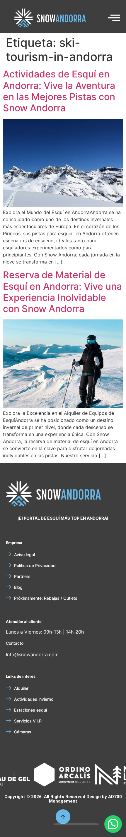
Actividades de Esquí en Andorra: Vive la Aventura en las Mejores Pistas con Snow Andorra (59, 91)
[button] (15, 774)
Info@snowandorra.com (32, 654)
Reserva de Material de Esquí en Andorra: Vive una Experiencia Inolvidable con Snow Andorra (62, 291)
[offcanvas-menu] (114, 18)
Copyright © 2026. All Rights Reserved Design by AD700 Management (63, 799)
